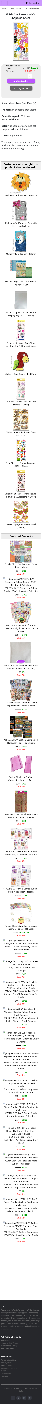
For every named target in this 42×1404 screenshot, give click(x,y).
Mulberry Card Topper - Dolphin (21, 254)
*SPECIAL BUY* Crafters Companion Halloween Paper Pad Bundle (21, 741)
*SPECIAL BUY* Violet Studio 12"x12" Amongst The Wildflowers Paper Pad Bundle (21, 994)
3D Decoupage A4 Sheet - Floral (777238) (21, 526)
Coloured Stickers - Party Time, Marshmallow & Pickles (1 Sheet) (21, 345)
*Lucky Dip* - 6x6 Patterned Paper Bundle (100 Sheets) (21, 1162)
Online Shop (6, 1340)
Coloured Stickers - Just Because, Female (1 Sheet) (20, 403)
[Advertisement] (21, 1276)
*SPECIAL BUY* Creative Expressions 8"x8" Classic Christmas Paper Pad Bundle (21, 1065)
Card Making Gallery (9, 1346)
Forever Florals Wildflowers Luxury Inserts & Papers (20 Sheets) (21, 927)
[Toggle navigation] (4, 3)
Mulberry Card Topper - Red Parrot (21, 374)
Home (4, 9)
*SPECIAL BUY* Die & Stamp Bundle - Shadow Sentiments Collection (21, 1115)
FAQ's (3, 1371)
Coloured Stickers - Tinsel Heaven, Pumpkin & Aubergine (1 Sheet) (21, 495)
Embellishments (32, 9)
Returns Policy (6, 1365)
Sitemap (4, 1376)
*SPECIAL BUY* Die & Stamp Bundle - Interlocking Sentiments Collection (21, 853)
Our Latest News (7, 1348)
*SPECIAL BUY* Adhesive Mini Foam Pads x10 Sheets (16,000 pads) (21, 667)
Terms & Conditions (8, 1360)
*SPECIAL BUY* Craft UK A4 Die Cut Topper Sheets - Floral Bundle (20, 704)
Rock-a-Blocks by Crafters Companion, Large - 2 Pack (21, 778)
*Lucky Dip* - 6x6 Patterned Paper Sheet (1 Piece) (21, 566)
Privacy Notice (6, 1362)
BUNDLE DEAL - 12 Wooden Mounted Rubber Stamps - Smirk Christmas (20, 1186)
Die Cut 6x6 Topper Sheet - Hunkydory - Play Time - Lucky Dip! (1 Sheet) (21, 1140)
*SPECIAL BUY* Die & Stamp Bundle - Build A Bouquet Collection (21, 890)
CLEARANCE (16, 9)
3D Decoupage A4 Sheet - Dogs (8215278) (21, 434)
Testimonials (6, 1373)
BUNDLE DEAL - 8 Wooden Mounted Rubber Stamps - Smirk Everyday (21, 1019)
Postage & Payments (9, 1368)
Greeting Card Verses (9, 1343)
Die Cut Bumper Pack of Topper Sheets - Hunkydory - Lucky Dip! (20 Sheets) (21, 628)
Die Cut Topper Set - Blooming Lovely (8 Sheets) (21, 1040)
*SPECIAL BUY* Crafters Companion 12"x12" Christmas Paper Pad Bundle (21, 1233)
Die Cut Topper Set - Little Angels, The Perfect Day (21, 283)
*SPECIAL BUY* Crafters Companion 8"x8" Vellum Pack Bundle (21, 1091)
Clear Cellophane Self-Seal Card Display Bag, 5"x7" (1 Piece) (21, 314)
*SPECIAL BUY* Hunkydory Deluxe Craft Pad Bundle (21, 948)
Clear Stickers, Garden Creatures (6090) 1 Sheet (21, 464)
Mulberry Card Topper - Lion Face (21, 195)
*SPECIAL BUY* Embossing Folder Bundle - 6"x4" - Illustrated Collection (21, 589)
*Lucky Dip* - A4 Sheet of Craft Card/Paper (20, 969)
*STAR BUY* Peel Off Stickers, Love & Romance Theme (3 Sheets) (21, 816)
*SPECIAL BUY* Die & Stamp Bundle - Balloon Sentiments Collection (21, 1210)
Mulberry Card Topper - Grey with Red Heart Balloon (21, 224)
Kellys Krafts (32, 3)
